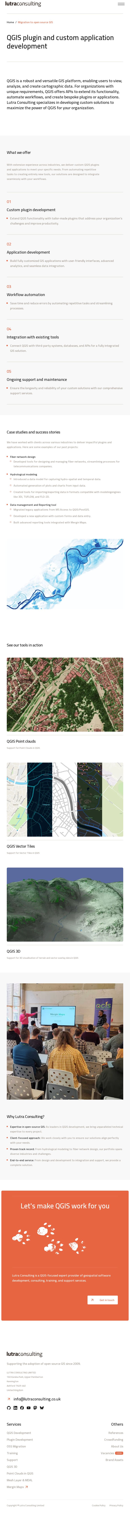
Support (12, 1459)
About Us (117, 1446)
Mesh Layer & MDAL (19, 1480)
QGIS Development (19, 1432)
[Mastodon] (35, 1408)
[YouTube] (29, 1408)
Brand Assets (114, 1459)
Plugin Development (20, 1439)
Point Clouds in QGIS (20, 1473)
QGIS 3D (12, 1466)
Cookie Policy (98, 1505)
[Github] (9, 1408)
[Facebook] (22, 1408)
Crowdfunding (113, 1439)
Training (12, 1453)
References (116, 1432)
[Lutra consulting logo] (34, 4)
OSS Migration (16, 1446)
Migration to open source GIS (35, 22)
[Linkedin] (15, 1408)
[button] (121, 4)
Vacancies (107, 1453)
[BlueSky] (42, 1408)
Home (10, 22)
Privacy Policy (116, 1505)
